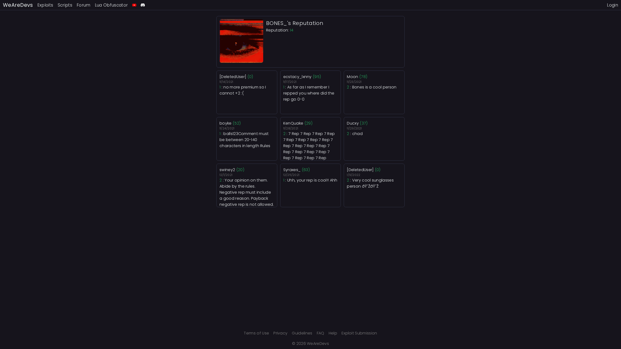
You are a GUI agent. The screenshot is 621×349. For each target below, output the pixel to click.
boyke (226, 123)
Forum (83, 5)
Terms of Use (256, 333)
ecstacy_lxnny (297, 76)
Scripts (65, 5)
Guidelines (302, 333)
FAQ (320, 333)
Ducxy (353, 123)
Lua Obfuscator (111, 5)
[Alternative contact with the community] (143, 5)
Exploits (45, 5)
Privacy (280, 333)
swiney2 (227, 170)
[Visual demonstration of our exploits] (134, 5)
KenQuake (293, 123)
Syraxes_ (292, 170)
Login (612, 5)
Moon (352, 76)
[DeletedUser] (233, 76)
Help (333, 333)
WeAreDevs (18, 4)
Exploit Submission (359, 333)
